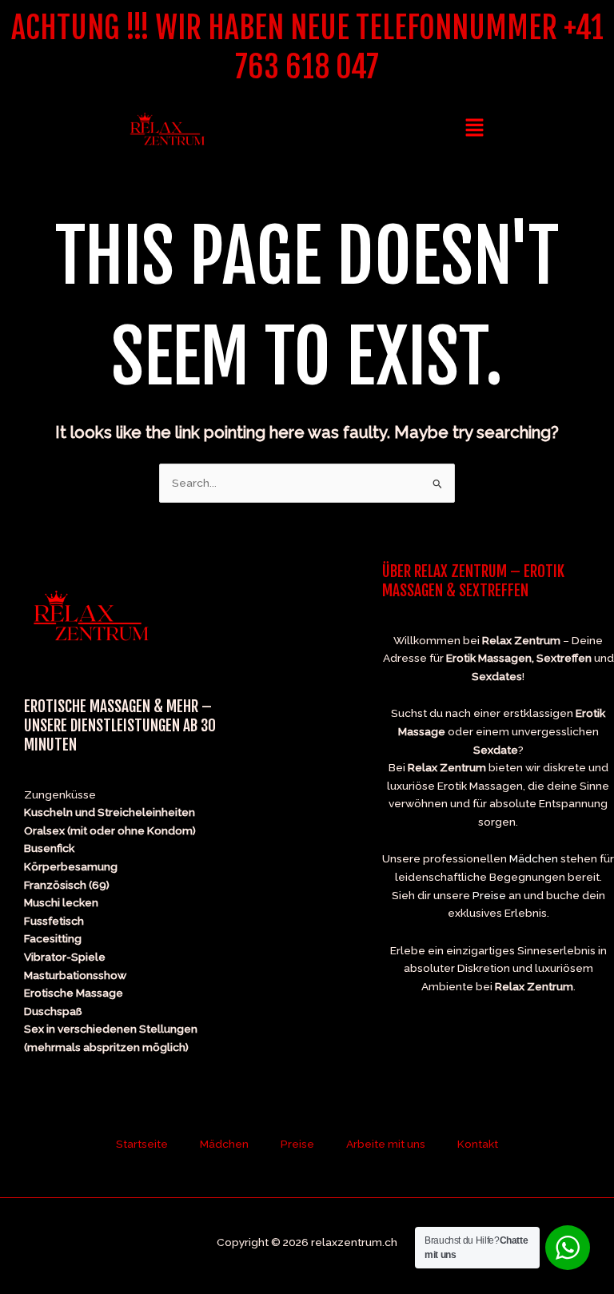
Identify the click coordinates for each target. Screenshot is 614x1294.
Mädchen (533, 858)
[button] (474, 128)
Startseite (142, 1143)
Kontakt (477, 1143)
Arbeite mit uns (385, 1143)
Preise (489, 895)
